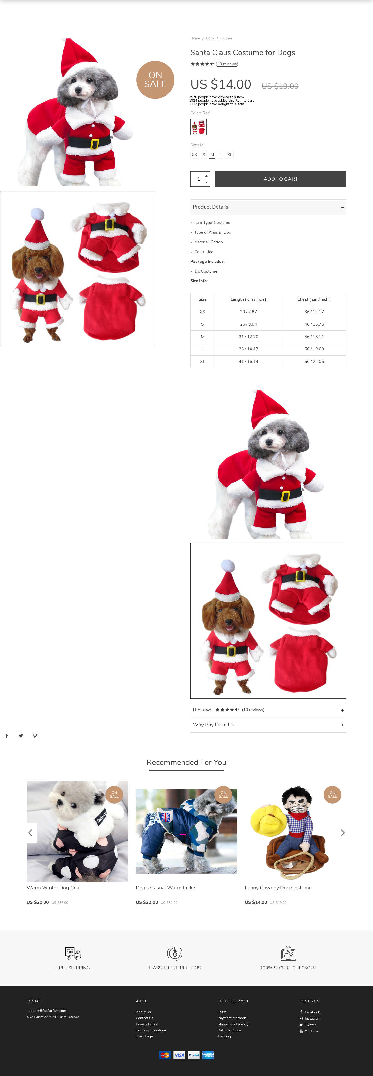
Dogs (210, 38)
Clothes (226, 38)
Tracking (224, 1036)
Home (195, 38)
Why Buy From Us (213, 724)
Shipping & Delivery (233, 1024)
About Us (143, 1012)
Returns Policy (229, 1030)
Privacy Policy (147, 1024)
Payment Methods (232, 1018)
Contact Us (145, 1018)
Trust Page (144, 1036)
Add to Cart (281, 179)
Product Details (210, 207)
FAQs (222, 1012)
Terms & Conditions (151, 1030)
